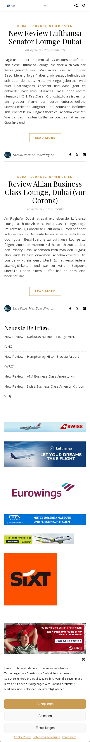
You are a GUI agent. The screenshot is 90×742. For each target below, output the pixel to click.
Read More (45, 138)
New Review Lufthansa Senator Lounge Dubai (45, 37)
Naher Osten (61, 26)
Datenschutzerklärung (46, 737)
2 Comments (54, 209)
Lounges (38, 26)
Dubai (22, 26)
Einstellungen (45, 728)
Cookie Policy (22, 737)
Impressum (69, 737)
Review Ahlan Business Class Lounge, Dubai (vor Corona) (45, 192)
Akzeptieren (45, 704)
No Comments (54, 50)
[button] (83, 659)
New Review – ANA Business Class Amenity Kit (39, 376)
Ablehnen (45, 716)
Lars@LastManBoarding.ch (33, 155)
